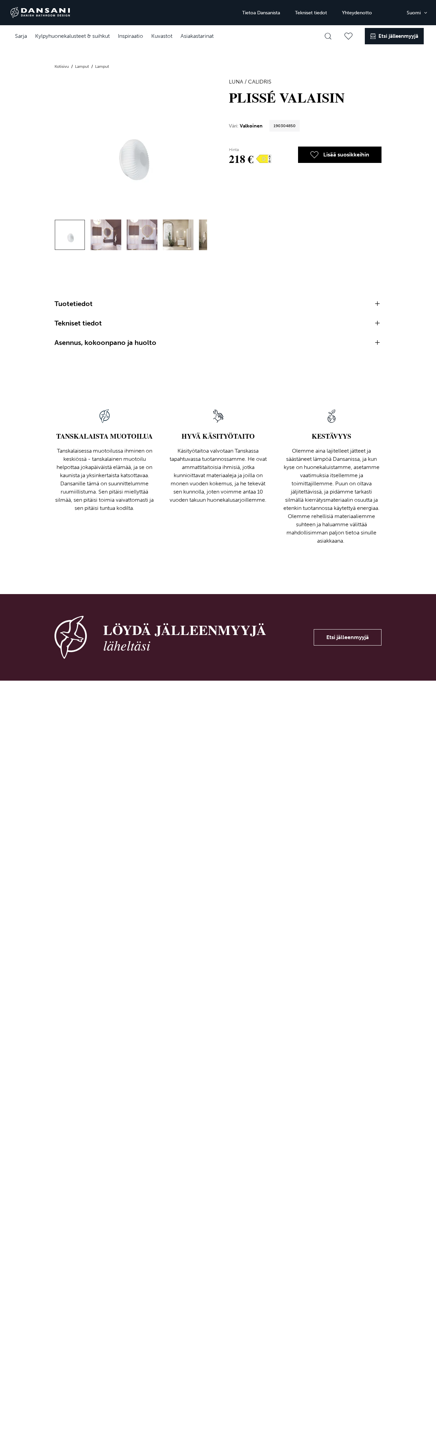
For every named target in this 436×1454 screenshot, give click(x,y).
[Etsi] (328, 36)
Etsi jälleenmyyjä (347, 637)
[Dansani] (40, 12)
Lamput (82, 66)
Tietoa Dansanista (261, 13)
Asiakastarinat (197, 36)
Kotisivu (62, 66)
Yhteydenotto (357, 13)
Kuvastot (161, 36)
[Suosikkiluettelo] (348, 36)
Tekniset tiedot (311, 13)
